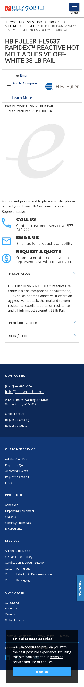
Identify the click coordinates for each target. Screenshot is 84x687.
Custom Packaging (17, 580)
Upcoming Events (16, 471)
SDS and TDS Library (18, 557)
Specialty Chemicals (18, 523)
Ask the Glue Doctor (18, 459)
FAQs (8, 483)
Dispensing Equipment (19, 511)
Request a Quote (38, 251)
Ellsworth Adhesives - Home (24, 22)
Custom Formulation (18, 568)
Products (55, 22)
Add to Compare (24, 83)
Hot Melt (30, 26)
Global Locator (14, 620)
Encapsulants (13, 528)
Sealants (10, 517)
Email (23, 75)
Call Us (26, 219)
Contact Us (12, 602)
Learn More (22, 97)
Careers (10, 614)
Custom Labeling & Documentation (28, 574)
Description (19, 274)
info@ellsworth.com (24, 391)
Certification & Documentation (25, 562)
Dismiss (42, 672)
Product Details (22, 322)
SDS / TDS (17, 336)
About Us (11, 608)
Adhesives (11, 26)
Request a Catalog (17, 477)
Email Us (27, 237)
